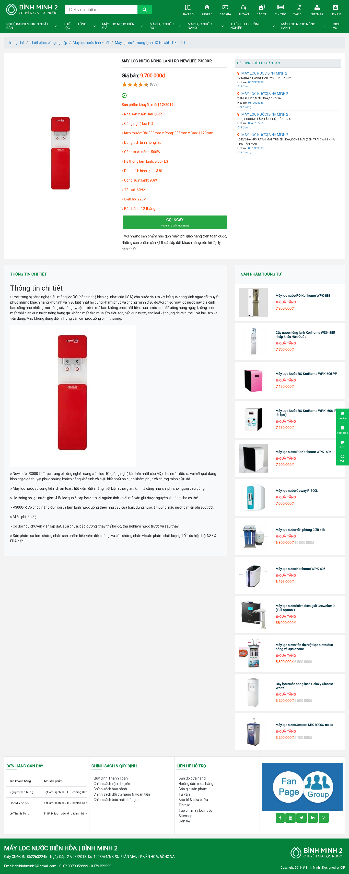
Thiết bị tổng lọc (75, 25)
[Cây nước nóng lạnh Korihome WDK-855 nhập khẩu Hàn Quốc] (253, 341)
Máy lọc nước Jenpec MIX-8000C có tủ (304, 725)
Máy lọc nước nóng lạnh (298, 25)
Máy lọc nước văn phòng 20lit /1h (300, 530)
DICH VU (337, 25)
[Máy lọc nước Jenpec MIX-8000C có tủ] (253, 731)
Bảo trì (262, 14)
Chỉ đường (244, 86)
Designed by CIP (333, 867)
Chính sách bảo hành (110, 789)
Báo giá (225, 14)
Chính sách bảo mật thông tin (117, 800)
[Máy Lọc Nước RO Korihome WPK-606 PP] (253, 380)
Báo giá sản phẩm (193, 789)
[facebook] (302, 786)
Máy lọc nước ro (162, 25)
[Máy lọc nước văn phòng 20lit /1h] (253, 536)
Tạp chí (298, 14)
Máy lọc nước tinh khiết (91, 43)
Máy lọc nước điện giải (118, 25)
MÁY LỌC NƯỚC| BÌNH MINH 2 (264, 94)
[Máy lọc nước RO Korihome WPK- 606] (253, 458)
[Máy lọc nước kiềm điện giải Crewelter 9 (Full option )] (253, 614)
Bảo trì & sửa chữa (193, 800)
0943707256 (255, 123)
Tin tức (280, 14)
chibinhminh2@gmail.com (35, 866)
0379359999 (255, 82)
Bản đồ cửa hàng (192, 778)
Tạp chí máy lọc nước (196, 810)
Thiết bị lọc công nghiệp (245, 25)
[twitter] (301, 818)
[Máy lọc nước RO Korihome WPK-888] (253, 302)
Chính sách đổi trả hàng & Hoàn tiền (122, 794)
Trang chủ (16, 43)
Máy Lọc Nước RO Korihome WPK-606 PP (306, 374)
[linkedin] (313, 818)
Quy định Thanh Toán (111, 778)
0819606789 (255, 102)
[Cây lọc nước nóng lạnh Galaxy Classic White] (253, 692)
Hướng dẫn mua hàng (196, 784)
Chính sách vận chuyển (112, 784)
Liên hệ (336, 14)
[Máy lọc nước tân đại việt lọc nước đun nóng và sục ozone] (253, 653)
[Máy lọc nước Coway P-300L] (253, 497)
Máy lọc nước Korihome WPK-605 (300, 569)
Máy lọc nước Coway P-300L (297, 491)
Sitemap (317, 14)
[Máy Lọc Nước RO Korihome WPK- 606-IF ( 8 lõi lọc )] (253, 419)
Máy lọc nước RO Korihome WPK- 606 (303, 452)
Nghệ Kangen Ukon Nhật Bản (27, 25)
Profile (207, 14)
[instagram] (324, 818)
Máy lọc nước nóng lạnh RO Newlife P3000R (150, 43)
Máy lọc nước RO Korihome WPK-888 (303, 295)
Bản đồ (188, 14)
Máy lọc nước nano (200, 25)
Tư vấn (244, 14)
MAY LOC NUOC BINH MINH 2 (264, 73)
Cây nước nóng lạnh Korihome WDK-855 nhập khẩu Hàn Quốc (305, 335)
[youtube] (290, 818)
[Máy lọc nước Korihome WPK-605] (253, 575)
